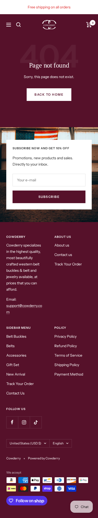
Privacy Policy (65, 336)
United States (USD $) (25, 443)
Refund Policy (65, 345)
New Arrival (15, 374)
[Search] (18, 24)
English (58, 443)
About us (61, 245)
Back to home (49, 94)
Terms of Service (68, 355)
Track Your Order (68, 264)
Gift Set (12, 364)
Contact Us (15, 393)
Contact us (63, 254)
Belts (10, 345)
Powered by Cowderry (44, 458)
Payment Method (68, 374)
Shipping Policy (66, 364)
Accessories (16, 355)
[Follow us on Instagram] (24, 422)
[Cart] (89, 24)
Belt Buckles (16, 336)
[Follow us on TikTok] (36, 422)
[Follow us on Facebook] (12, 422)
